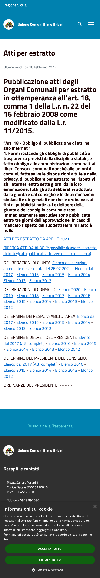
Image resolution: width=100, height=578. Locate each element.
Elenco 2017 (53, 295)
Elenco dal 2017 (17, 364)
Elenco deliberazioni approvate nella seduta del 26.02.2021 (45, 265)
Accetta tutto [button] (50, 549)
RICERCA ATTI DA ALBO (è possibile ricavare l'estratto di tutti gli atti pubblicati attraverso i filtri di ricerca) (50, 251)
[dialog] (50, 540)
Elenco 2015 (53, 274)
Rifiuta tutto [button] (50, 560)
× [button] (95, 506)
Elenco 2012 (40, 280)
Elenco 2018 (28, 295)
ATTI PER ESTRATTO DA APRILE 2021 (36, 239)
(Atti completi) (32, 343)
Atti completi (45, 364)
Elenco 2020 (69, 289)
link (5, 539)
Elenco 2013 (14, 280)
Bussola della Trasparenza (50, 426)
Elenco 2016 (28, 274)
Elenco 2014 (79, 274)
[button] (49, 570)
